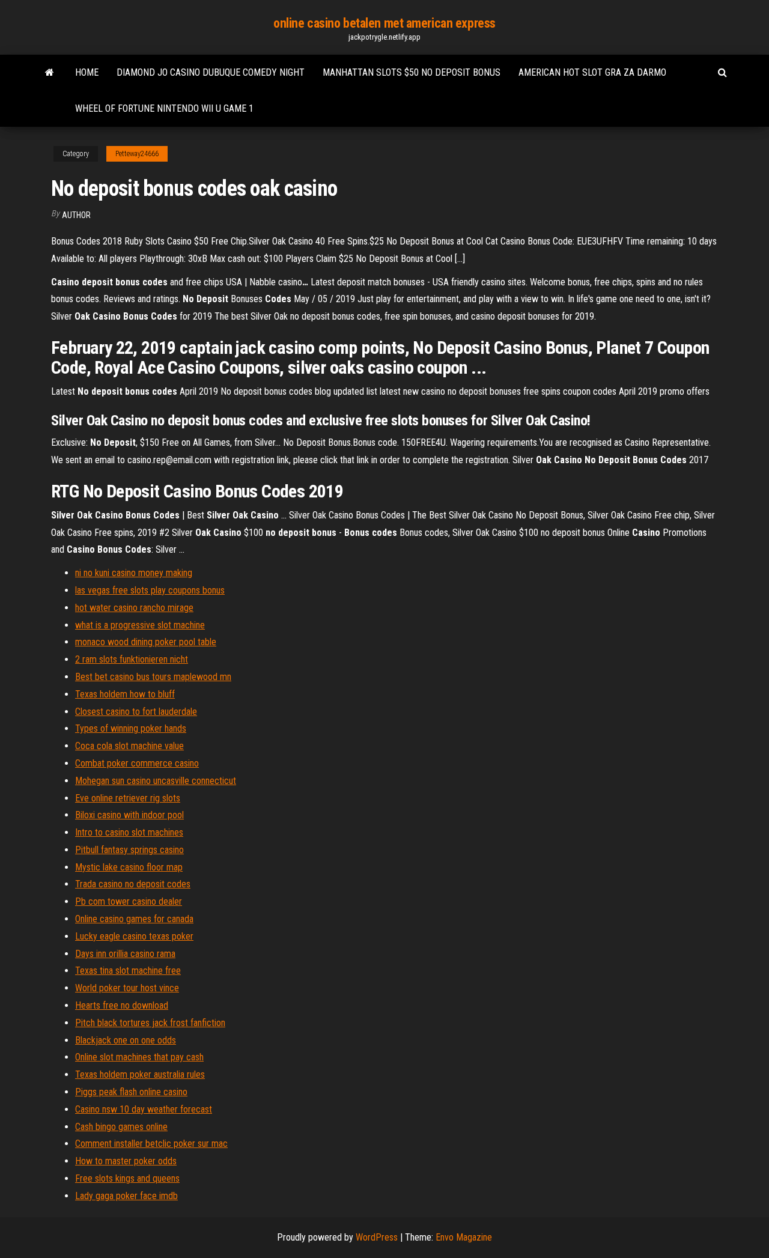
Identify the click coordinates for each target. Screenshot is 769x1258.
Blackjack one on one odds (125, 1040)
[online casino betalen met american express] (49, 73)
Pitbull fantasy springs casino (129, 849)
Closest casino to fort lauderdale (136, 711)
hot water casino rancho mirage (134, 607)
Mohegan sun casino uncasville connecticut (155, 780)
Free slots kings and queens (127, 1178)
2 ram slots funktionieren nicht (131, 659)
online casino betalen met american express (384, 23)
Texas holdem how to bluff (125, 694)
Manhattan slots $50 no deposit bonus (411, 72)
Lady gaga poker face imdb (126, 1196)
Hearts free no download (121, 1005)
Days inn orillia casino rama (125, 953)
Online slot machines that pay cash (139, 1057)
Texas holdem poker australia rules (140, 1074)
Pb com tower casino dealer (128, 901)
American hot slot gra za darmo (592, 72)
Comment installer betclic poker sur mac (151, 1143)
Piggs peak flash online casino (131, 1092)
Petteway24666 (137, 154)
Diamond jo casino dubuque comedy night (211, 72)
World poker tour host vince (127, 988)
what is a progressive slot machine (140, 625)
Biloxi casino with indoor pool (129, 815)
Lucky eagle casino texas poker (134, 936)
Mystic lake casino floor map (129, 867)
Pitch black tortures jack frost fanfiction (150, 1023)
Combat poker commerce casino (137, 763)
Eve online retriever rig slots (127, 798)
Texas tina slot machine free (128, 970)
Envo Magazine (464, 1237)
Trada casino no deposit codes (132, 884)
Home (87, 72)
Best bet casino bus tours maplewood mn (153, 676)
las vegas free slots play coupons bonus (150, 590)
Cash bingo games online (121, 1126)
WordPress (377, 1237)
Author (76, 215)
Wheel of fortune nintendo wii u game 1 (164, 108)
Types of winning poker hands (130, 728)
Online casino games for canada (134, 919)
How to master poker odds (126, 1161)
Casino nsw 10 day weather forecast (143, 1109)
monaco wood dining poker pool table (145, 642)
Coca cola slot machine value (129, 746)
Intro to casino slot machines (129, 832)
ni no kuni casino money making (133, 573)
